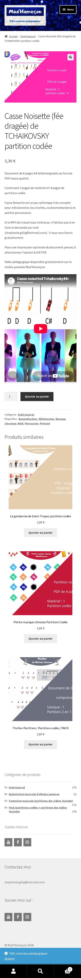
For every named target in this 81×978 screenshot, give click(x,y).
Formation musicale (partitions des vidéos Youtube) (41, 801)
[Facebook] (18, 842)
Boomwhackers (28, 419)
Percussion (31, 423)
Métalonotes (46, 419)
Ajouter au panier (37, 396)
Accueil (13, 36)
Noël (20, 423)
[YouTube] (8, 842)
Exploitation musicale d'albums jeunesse (34, 794)
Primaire (45, 423)
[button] (70, 57)
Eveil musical (27, 36)
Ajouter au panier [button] (40, 532)
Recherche (40, 971)
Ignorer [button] (10, 958)
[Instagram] (27, 842)
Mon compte (13, 971)
